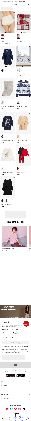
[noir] (2, 201)
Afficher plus (5, 251)
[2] (7, 32)
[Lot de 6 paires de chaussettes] (7, 88)
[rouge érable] (6, 201)
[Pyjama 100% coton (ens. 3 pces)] (23, 155)
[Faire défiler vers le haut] (15, 365)
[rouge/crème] (18, 36)
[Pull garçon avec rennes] (23, 88)
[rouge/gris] (18, 70)
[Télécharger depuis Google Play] (10, 375)
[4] (10, 32)
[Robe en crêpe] (7, 56)
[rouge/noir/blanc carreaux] (18, 169)
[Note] (29, 9)
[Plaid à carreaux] (23, 22)
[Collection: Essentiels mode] (14, 236)
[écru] (2, 169)
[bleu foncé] (2, 70)
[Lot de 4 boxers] (7, 22)
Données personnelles (15, 352)
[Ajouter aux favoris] (14, 12)
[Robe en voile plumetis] (7, 187)
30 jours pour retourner (20, 1)
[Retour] (2, 4)
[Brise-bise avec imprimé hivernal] (23, 56)
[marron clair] (18, 136)
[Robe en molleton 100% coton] (7, 123)
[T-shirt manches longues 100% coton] (7, 155)
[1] (5, 32)
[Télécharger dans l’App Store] (20, 375)
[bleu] (18, 102)
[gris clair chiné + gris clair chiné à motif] (2, 102)
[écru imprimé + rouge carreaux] (2, 36)
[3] (8, 32)
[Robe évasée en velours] (23, 123)
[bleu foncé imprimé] (2, 136)
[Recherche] (29, 4)
